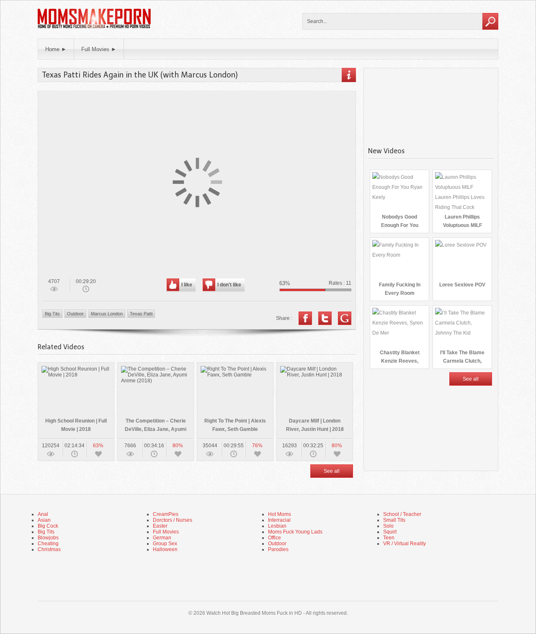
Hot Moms (279, 514)
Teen (388, 538)
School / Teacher (402, 514)
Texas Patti (141, 313)
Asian (44, 520)
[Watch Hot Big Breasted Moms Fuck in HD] (94, 27)
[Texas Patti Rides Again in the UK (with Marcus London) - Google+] (344, 318)
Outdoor (75, 313)
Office (274, 538)
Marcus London (107, 313)
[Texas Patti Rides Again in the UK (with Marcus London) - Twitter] (325, 318)
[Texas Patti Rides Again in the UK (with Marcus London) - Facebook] (305, 318)
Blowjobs (48, 538)
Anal (43, 514)
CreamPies (165, 514)
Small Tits (394, 520)
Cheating (48, 543)
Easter (160, 526)
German (162, 538)
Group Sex (165, 543)
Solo (388, 526)
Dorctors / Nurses (172, 520)
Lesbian (277, 526)
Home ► (56, 49)
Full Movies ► (98, 49)
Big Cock (48, 526)
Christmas (49, 549)
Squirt (390, 532)
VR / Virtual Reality (404, 543)
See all (332, 471)
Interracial (279, 520)
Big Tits (52, 313)
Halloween (165, 549)
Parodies (278, 549)
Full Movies (166, 532)
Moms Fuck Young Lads (295, 532)
